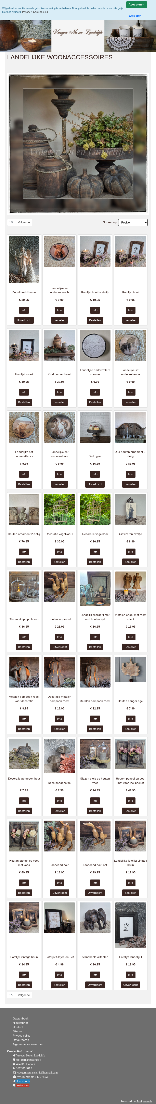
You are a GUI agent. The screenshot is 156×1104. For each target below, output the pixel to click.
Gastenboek (20, 1018)
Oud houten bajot (59, 374)
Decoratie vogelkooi (95, 534)
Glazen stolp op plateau (24, 619)
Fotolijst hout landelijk (95, 292)
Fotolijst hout (130, 292)
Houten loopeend (60, 619)
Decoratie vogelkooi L (60, 534)
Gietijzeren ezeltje (130, 534)
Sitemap (18, 1031)
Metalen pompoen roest (95, 701)
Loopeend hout (59, 864)
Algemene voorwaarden (28, 1044)
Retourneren (21, 1039)
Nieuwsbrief (20, 1022)
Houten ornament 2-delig (24, 534)
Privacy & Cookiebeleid (35, 12)
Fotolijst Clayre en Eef (60, 957)
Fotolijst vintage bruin (24, 957)
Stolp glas (95, 456)
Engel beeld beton (24, 292)
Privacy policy (21, 1035)
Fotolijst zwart (24, 374)
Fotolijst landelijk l (130, 957)
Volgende (24, 222)
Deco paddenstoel (59, 782)
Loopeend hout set (95, 864)
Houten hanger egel (130, 701)
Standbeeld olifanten (95, 957)
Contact (18, 1027)
